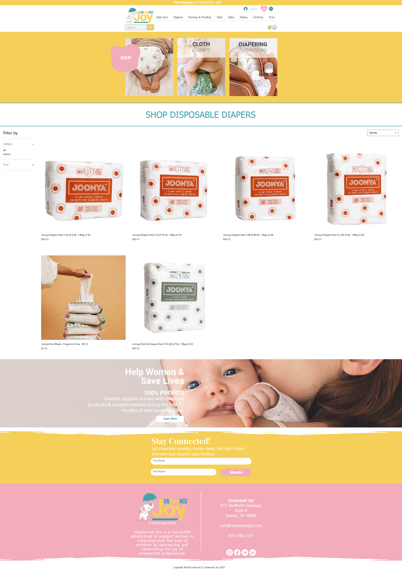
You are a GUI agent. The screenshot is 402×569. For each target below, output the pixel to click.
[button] (271, 9)
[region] (149, 67)
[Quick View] (83, 188)
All (4, 150)
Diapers (7, 154)
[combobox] (383, 133)
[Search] (150, 27)
